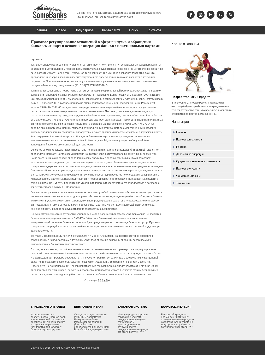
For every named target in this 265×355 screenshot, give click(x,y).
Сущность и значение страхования (198, 161)
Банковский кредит (176, 307)
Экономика (183, 183)
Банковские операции (48, 307)
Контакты (154, 30)
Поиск (133, 30)
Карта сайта (111, 30)
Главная (41, 30)
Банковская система (189, 139)
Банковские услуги (188, 168)
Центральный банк (88, 307)
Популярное (84, 30)
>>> (58, 329)
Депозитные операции (190, 154)
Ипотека (181, 146)
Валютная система (132, 307)
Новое (61, 30)
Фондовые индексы (188, 175)
